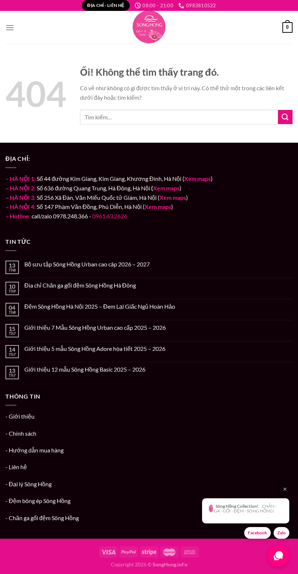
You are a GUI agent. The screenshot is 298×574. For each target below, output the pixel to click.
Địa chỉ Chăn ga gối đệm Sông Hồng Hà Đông (80, 285)
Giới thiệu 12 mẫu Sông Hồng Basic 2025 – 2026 (84, 369)
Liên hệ (18, 466)
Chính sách (22, 433)
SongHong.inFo (170, 564)
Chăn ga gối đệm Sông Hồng (44, 517)
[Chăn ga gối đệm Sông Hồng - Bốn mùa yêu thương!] (149, 27)
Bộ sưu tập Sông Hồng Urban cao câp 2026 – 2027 (87, 264)
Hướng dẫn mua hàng (36, 450)
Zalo (281, 532)
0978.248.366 (70, 216)
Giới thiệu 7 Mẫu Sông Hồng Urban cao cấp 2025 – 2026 (95, 327)
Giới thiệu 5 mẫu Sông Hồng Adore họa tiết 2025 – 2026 (94, 348)
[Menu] (9, 27)
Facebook (257, 532)
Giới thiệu (22, 416)
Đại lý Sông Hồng (30, 483)
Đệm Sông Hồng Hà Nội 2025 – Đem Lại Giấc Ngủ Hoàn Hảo (99, 306)
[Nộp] (285, 117)
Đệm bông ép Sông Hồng (40, 500)
